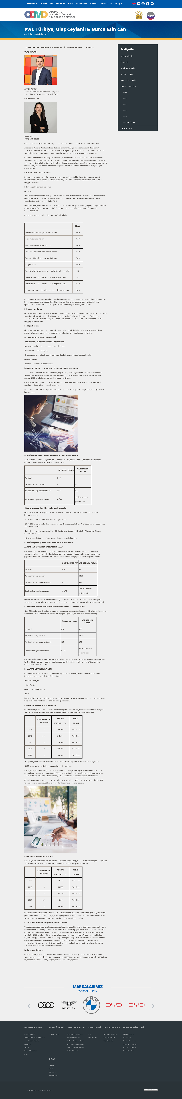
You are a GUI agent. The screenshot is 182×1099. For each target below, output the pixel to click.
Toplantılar (125, 62)
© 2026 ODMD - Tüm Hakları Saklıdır (39, 1091)
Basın (51, 1069)
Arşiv (89, 1034)
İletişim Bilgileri (54, 1034)
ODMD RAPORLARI (76, 1027)
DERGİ (70, 3)
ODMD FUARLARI (112, 1027)
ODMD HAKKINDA (33, 1027)
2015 (125, 110)
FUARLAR (94, 3)
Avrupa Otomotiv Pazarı (75, 1044)
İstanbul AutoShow (110, 1034)
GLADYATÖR (81, 3)
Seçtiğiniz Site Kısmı (41, 34)
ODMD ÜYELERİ (47, 3)
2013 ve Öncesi (129, 122)
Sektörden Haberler (129, 74)
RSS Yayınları (53, 1075)
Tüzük (26, 1047)
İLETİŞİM (118, 3)
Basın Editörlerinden (129, 80)
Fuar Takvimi (108, 1041)
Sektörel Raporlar (73, 1051)
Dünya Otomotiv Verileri (75, 1047)
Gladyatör (52, 1072)
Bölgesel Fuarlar (109, 1037)
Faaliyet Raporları (30, 1051)
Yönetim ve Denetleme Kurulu (35, 1037)
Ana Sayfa (28, 34)
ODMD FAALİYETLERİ (133, 1027)
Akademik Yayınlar (128, 68)
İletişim (51, 1065)
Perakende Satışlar (73, 1037)
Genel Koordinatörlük (32, 1041)
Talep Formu (92, 1037)
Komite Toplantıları (128, 86)
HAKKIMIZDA (32, 3)
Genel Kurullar (126, 128)
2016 (125, 104)
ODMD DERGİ (94, 1027)
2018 (125, 98)
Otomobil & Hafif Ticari (75, 1034)
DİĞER (52, 1058)
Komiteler (28, 1044)
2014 (125, 116)
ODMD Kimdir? (29, 1034)
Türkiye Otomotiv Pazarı (75, 1041)
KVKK (26, 1054)
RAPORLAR (60, 3)
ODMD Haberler (127, 56)
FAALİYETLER (106, 3)
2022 (125, 92)
